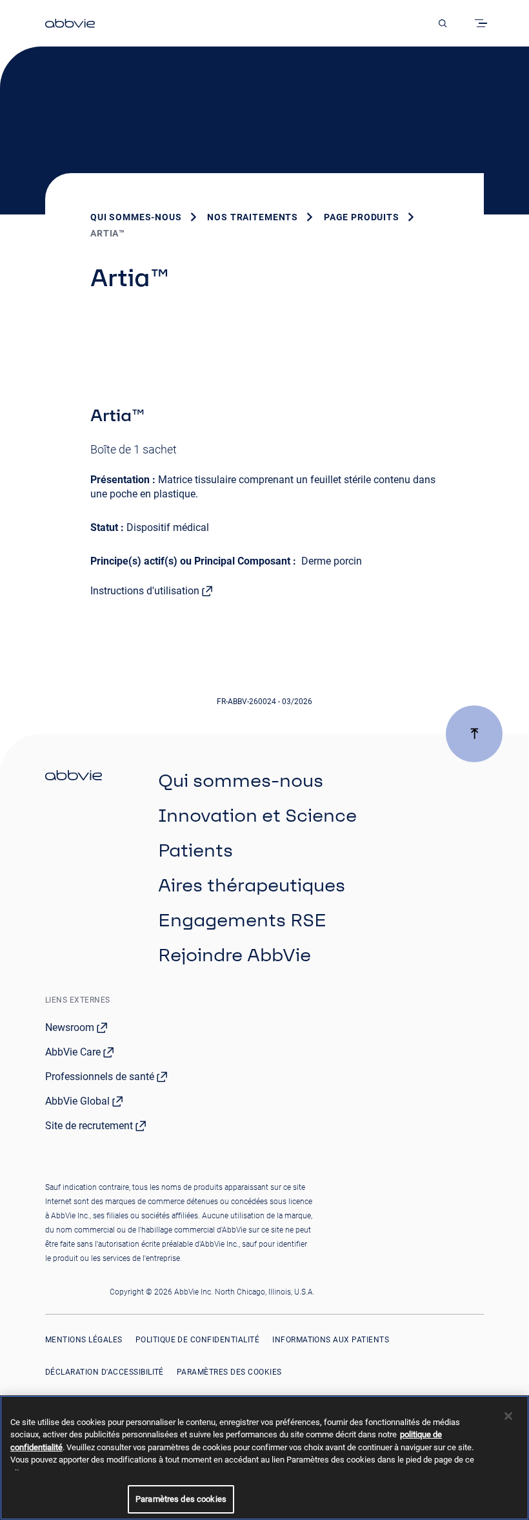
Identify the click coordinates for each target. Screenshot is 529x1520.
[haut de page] (474, 733)
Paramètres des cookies (229, 1372)
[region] (264, 1457)
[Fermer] (508, 1416)
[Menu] (483, 23)
